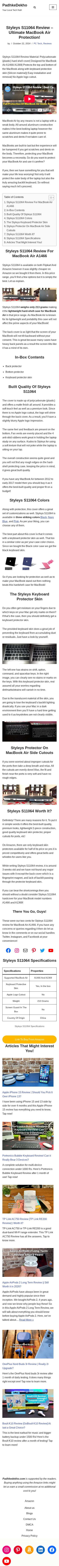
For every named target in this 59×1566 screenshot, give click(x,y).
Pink (16, 521)
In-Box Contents (16, 210)
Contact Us (29, 1519)
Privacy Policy (29, 1535)
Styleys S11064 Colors (19, 218)
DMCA (29, 1524)
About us (29, 1508)
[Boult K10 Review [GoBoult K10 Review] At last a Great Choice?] (27, 1404)
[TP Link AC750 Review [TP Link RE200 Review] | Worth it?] (27, 1200)
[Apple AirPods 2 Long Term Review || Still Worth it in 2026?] (27, 1263)
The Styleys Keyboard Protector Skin (27, 222)
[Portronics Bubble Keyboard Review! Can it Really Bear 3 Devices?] (27, 1136)
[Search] (35, 7)
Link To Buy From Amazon (29, 1039)
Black (43, 517)
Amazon (29, 1501)
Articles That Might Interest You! (24, 242)
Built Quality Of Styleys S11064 (24, 214)
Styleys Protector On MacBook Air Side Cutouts (28, 228)
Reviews (47, 43)
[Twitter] (42, 950)
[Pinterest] (34, 950)
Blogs (29, 1513)
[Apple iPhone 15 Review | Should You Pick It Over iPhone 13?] (27, 1073)
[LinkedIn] (40, 1550)
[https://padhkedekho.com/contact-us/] (25, 950)
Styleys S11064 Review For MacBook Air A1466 (29, 204)
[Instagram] (17, 950)
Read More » (26, 1320)
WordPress (40, 1541)
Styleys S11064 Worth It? (21, 234)
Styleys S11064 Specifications (23, 238)
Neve (15, 1541)
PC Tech (38, 43)
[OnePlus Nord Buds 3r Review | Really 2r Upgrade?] (27, 1345)
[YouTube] (51, 950)
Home (29, 1530)
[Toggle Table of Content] (49, 197)
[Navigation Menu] (53, 7)
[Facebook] (8, 950)
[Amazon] (29, 1550)
